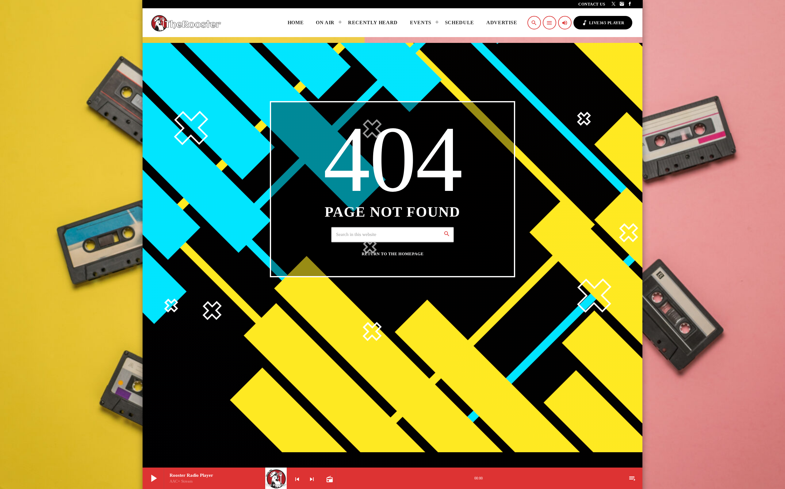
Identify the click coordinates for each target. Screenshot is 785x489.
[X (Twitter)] (613, 4)
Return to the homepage (393, 254)
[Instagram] (622, 4)
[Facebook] (630, 4)
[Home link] (188, 22)
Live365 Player (602, 23)
